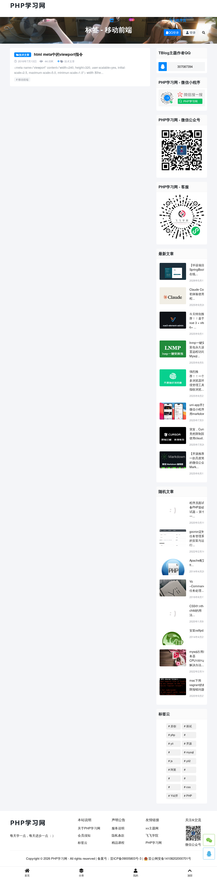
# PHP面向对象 (188, 796)
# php (171, 735)
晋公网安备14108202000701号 (169, 858)
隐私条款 (118, 835)
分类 (81, 875)
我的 (135, 875)
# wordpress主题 (188, 779)
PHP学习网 (154, 842)
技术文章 (24, 55)
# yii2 (187, 761)
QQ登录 (173, 32)
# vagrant (172, 787)
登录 (193, 32)
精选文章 (40, 20)
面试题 (59, 20)
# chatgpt (188, 735)
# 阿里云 (172, 770)
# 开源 (188, 743)
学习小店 (124, 20)
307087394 (185, 66)
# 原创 (172, 726)
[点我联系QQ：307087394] (209, 853)
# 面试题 (188, 727)
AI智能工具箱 (152, 20)
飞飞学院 (152, 835)
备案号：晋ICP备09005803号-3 (119, 858)
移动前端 (23, 79)
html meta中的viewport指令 (58, 54)
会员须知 (84, 835)
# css (187, 787)
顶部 (189, 875)
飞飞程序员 (177, 20)
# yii (170, 743)
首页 (22, 20)
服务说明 (118, 828)
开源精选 (78, 20)
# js (170, 761)
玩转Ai (97, 20)
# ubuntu (172, 779)
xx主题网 (152, 828)
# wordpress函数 (173, 753)
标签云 (82, 842)
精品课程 (118, 842)
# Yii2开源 (173, 796)
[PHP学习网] (28, 5)
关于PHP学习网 (89, 828)
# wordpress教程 (188, 770)
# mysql (189, 752)
